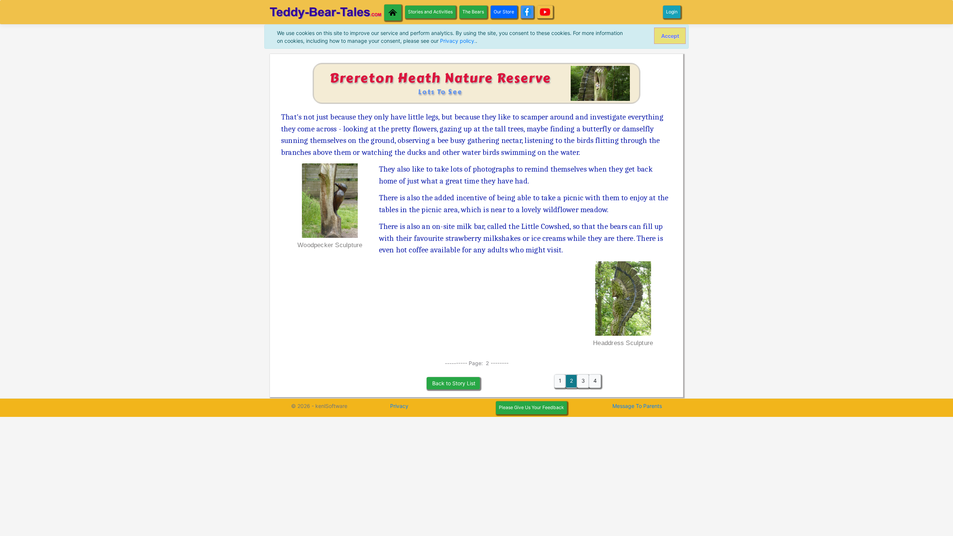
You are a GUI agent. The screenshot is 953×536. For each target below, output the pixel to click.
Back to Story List (453, 383)
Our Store (504, 12)
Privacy (399, 406)
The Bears (473, 12)
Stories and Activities (430, 12)
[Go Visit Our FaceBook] (527, 12)
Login (672, 12)
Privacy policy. (458, 41)
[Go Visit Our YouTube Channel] (545, 12)
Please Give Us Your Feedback (531, 407)
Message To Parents (637, 406)
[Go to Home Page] (392, 12)
